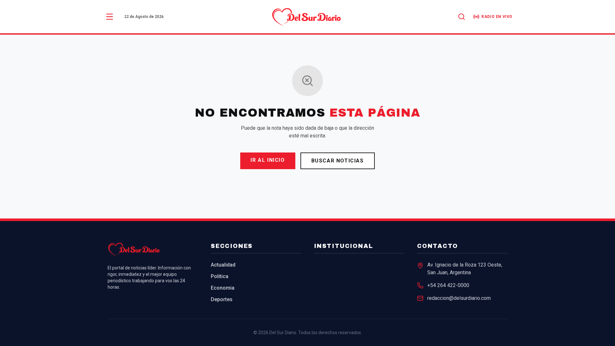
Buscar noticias (337, 161)
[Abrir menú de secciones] (109, 17)
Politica (219, 276)
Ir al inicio (267, 160)
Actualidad (223, 265)
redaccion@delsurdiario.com (459, 298)
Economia (222, 288)
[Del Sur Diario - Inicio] (307, 16)
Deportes (222, 299)
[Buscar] (461, 16)
